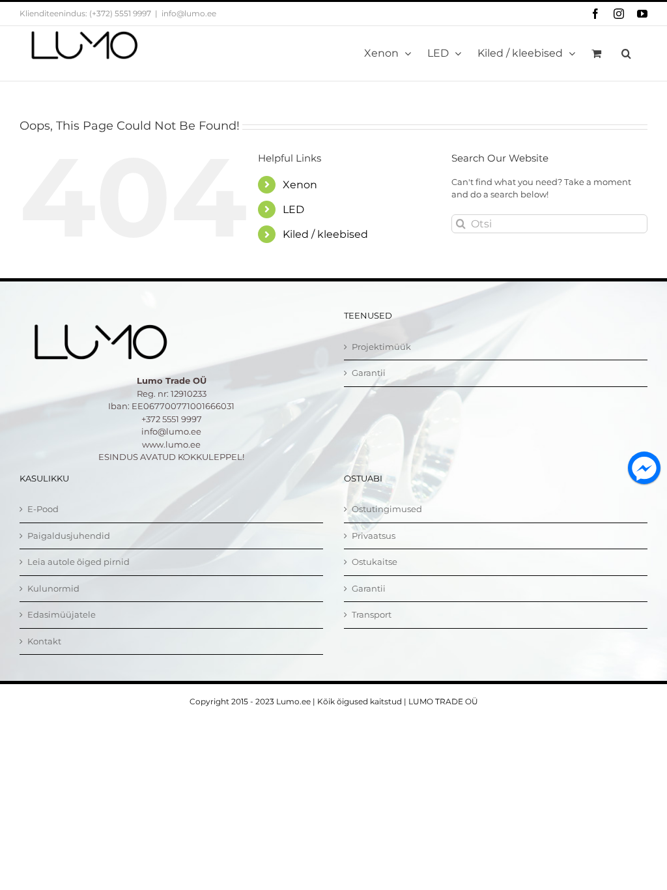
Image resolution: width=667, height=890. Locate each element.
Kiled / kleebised (325, 234)
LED (293, 209)
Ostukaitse (374, 561)
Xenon (300, 185)
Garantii (369, 372)
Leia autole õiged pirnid (78, 561)
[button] (626, 53)
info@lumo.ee (189, 13)
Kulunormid (53, 588)
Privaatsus (373, 535)
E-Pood (43, 509)
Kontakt (44, 641)
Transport (371, 614)
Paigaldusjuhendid (68, 535)
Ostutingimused (387, 509)
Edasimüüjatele (61, 614)
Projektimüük (381, 346)
